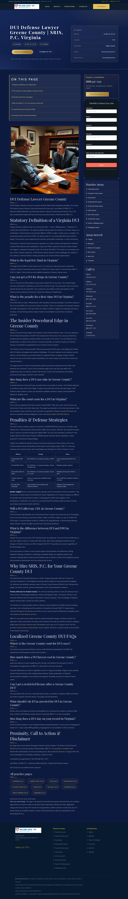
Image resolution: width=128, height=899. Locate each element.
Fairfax (88, 274)
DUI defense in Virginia (64, 752)
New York (89, 318)
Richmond (89, 296)
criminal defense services (27, 614)
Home (47, 6)
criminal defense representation (27, 628)
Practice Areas (69, 6)
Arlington (89, 289)
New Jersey (89, 311)
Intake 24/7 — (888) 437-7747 (110, 1)
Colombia (89, 333)
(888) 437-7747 (94, 81)
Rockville (89, 303)
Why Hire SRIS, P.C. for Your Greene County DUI (28, 103)
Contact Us (83, 6)
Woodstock (89, 325)
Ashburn (89, 282)
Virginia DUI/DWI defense (60, 414)
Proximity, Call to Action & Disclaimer (25, 115)
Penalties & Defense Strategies (23, 97)
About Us (57, 6)
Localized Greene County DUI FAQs (24, 109)
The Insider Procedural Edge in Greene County (28, 91)
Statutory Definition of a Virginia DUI (24, 85)
